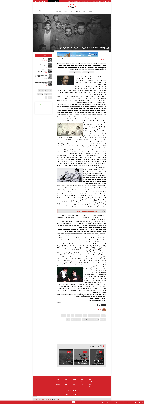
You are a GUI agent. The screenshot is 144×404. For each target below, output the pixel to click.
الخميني (69, 315)
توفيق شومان (103, 59)
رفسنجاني (87, 319)
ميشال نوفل (69, 359)
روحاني (83, 319)
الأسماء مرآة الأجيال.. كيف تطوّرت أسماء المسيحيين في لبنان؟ (42, 70)
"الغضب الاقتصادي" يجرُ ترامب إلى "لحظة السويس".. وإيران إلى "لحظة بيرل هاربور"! (41, 76)
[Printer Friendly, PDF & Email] (59, 303)
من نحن (69, 1)
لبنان (84, 11)
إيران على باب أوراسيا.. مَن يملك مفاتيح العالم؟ (66, 362)
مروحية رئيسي (68, 319)
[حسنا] (142, 402)
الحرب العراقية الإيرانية (78, 315)
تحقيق (100, 1)
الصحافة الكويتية (102, 319)
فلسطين (78, 11)
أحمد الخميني (103, 315)
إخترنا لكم (78, 1)
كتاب (97, 1)
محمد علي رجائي (74, 319)
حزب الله (45, 94)
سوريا (65, 11)
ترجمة (94, 1)
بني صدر (91, 319)
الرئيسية (90, 11)
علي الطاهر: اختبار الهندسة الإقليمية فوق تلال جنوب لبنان (41, 82)
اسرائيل (46, 90)
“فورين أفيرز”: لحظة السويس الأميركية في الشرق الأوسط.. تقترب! (82, 361)
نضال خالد (101, 358)
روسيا (42, 94)
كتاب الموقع (74, 1)
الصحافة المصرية (96, 319)
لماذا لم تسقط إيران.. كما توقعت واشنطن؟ (42, 64)
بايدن (42, 90)
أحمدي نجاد (98, 315)
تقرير (108, 1)
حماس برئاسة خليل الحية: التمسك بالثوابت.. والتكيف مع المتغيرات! (98, 361)
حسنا (73, 402)
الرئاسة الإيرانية (64, 315)
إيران (94, 315)
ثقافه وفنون (58, 11)
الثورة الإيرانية (85, 315)
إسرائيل (50, 90)
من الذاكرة (83, 1)
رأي (105, 1)
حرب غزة (50, 94)
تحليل (103, 1)
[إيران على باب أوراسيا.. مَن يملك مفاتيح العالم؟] (66, 357)
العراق (71, 11)
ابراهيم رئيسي (90, 315)
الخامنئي (72, 315)
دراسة (91, 1)
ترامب (39, 90)
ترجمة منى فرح (84, 358)
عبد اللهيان (79, 319)
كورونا (90, 386)
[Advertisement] (81, 335)
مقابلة (87, 1)
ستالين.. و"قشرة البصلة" (43, 58)
